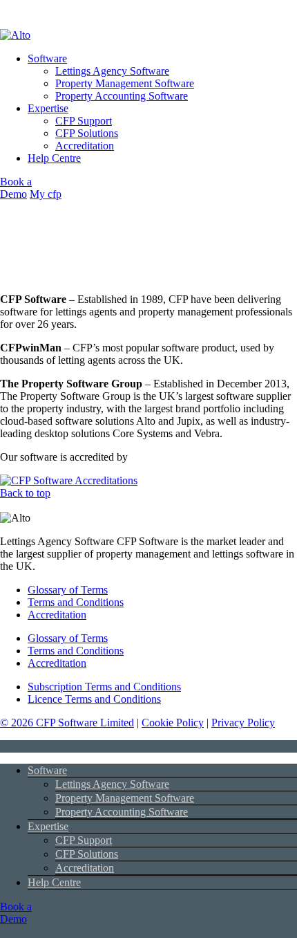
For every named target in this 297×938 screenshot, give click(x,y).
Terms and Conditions (76, 650)
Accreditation (84, 145)
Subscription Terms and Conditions (104, 686)
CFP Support (83, 121)
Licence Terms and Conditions (94, 699)
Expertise (48, 108)
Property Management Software (124, 83)
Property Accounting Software (121, 96)
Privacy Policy (243, 722)
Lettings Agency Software (112, 71)
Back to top (25, 493)
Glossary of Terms (68, 638)
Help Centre (54, 158)
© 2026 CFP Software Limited (67, 722)
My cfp (45, 194)
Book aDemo (16, 188)
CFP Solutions (86, 133)
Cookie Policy (173, 722)
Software (47, 58)
